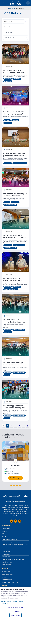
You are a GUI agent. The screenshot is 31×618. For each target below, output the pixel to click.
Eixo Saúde (6, 202)
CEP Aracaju (15, 120)
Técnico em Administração (19, 163)
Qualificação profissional (10, 289)
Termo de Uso (5, 603)
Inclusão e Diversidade (18, 329)
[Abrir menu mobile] (3, 3)
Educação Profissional (19, 372)
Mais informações (16, 477)
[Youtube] (11, 521)
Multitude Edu (7, 332)
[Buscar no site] (28, 3)
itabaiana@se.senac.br (12, 473)
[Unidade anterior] (3, 458)
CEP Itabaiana (7, 78)
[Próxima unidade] (27, 458)
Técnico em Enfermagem (10, 204)
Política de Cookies (6, 601)
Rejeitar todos (15, 611)
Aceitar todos (15, 615)
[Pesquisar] (26, 21)
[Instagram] (15, 521)
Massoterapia (7, 81)
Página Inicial (11, 8)
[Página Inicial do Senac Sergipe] (15, 3)
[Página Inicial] (15, 498)
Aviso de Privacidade (18, 601)
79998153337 (10, 471)
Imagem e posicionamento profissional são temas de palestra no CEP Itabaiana (15, 155)
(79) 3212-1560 (10, 469)
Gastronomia (16, 286)
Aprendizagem (16, 78)
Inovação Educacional (18, 245)
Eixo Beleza (7, 120)
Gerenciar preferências (15, 607)
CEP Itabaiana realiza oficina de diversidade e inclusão (13, 322)
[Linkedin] (19, 521)
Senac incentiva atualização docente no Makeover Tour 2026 (15, 114)
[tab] (10, 485)
